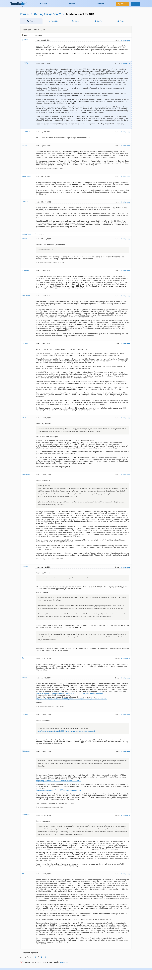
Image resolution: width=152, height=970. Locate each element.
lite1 (23, 658)
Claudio (24, 417)
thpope (24, 145)
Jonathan (25, 270)
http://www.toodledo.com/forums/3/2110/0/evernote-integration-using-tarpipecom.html (69, 693)
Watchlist (55, 21)
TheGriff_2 (25, 343)
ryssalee (25, 39)
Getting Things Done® (47, 14)
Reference (126, 40)
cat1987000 (26, 234)
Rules (122, 21)
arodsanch (26, 131)
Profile (99, 21)
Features (71, 4)
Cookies (71, 969)
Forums (24, 14)
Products (43, 4)
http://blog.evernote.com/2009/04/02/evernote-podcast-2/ (58, 781)
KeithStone (26, 295)
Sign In (135, 4)
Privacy (57, 969)
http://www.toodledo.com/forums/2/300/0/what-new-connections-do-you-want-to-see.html (71, 699)
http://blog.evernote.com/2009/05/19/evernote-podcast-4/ (58, 790)
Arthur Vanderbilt (28, 176)
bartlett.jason (26, 63)
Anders (24, 238)
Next (47, 957)
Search (77, 21)
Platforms (100, 4)
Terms (64, 969)
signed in (63, 962)
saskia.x (25, 201)
